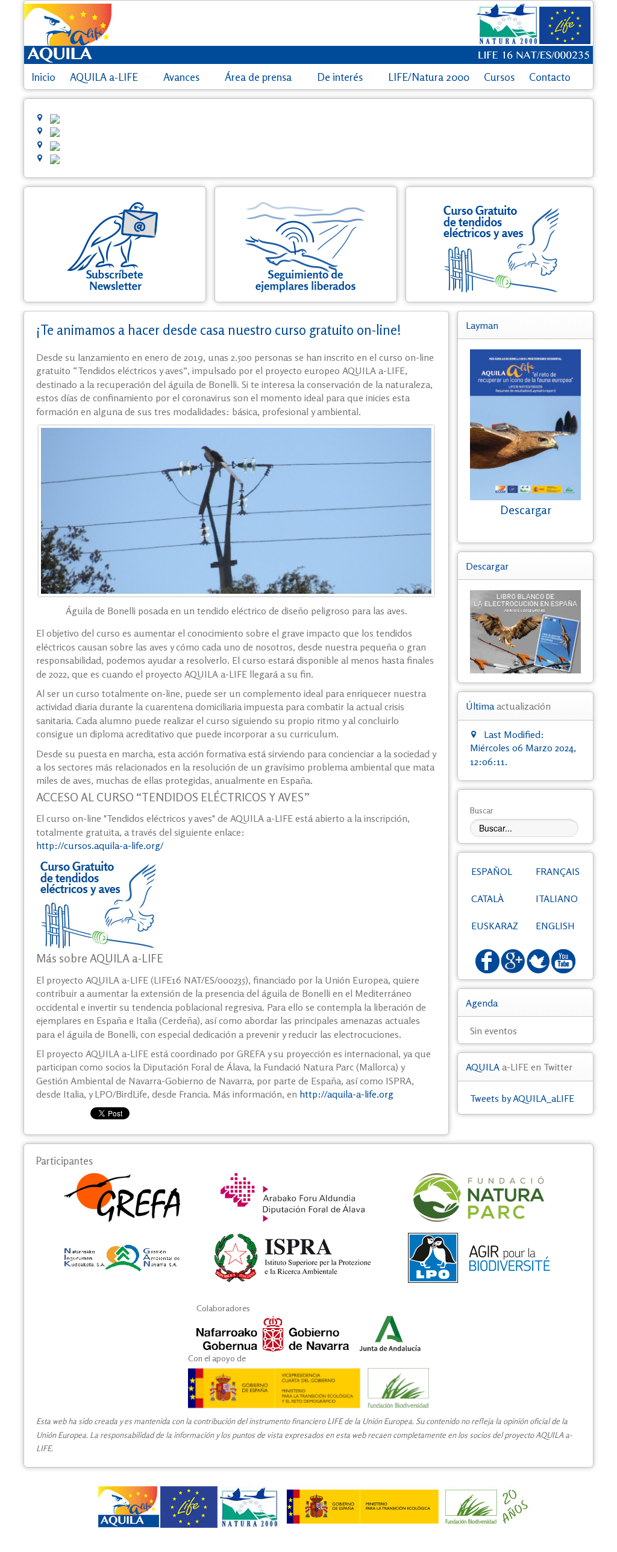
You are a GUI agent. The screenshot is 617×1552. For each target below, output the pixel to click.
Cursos (499, 77)
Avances (181, 77)
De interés (340, 77)
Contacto (550, 77)
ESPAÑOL (491, 871)
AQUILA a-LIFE (104, 77)
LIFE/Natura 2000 (428, 77)
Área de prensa (258, 77)
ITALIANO (557, 898)
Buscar (481, 810)
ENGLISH (555, 926)
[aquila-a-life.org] (308, 1507)
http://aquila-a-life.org (346, 1094)
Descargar (525, 510)
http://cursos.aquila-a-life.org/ (99, 845)
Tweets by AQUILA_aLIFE (522, 1098)
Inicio (43, 77)
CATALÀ (487, 898)
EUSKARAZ (494, 926)
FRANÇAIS (558, 871)
